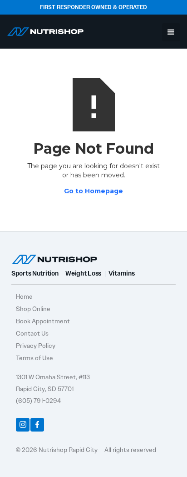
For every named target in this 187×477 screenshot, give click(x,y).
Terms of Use (34, 358)
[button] (171, 32)
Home (24, 296)
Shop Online (33, 309)
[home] (45, 29)
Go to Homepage (93, 191)
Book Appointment (43, 321)
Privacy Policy (35, 345)
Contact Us (32, 333)
